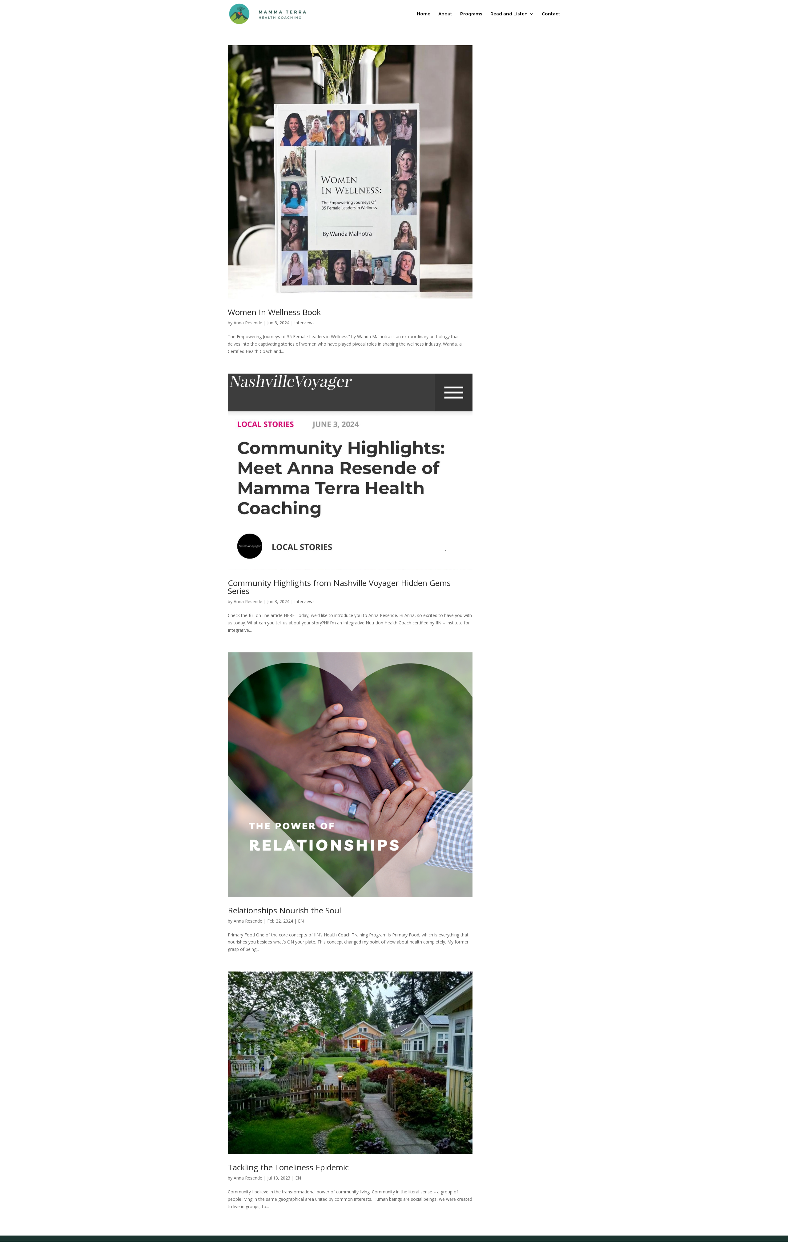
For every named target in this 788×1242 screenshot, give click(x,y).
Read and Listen (509, 14)
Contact (551, 14)
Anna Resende (248, 323)
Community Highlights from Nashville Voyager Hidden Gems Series (339, 586)
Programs (471, 14)
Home (423, 14)
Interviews (304, 323)
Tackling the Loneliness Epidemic (288, 1167)
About (445, 14)
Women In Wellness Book (274, 312)
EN (301, 921)
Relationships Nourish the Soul (284, 910)
